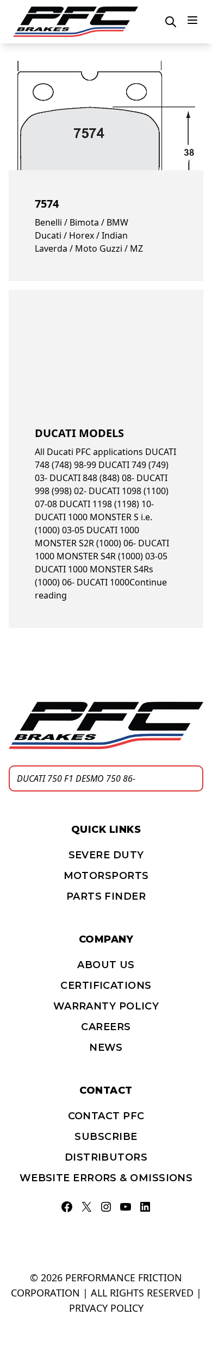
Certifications (105, 986)
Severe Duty (106, 855)
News (106, 1047)
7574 (47, 203)
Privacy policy (106, 1307)
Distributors (106, 1157)
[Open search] (170, 21)
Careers (105, 1027)
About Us (106, 965)
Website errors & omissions (106, 1178)
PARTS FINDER (106, 896)
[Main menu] (192, 20)
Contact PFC (106, 1116)
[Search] (192, 778)
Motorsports (106, 876)
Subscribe (105, 1137)
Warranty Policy (106, 1006)
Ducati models (79, 433)
